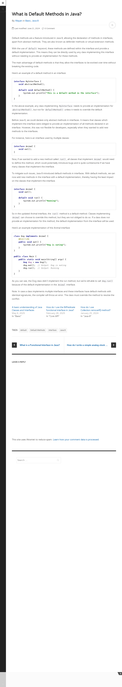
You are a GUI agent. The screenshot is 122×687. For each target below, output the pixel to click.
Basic (28, 20)
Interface (52, 330)
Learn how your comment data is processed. (76, 439)
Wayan (18, 20)
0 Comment (49, 28)
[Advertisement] (38, 524)
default (23, 330)
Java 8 (35, 20)
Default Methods (37, 330)
